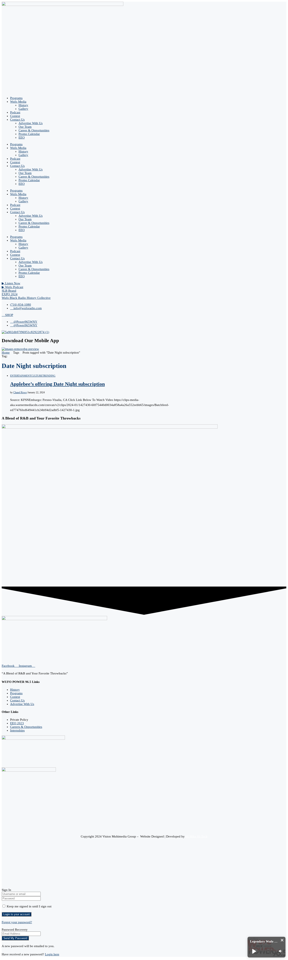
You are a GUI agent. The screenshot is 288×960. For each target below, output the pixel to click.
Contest (15, 116)
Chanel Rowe (20, 392)
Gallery (23, 108)
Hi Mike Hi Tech (196, 836)
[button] (282, 940)
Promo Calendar (29, 134)
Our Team (25, 126)
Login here (52, 954)
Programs (16, 98)
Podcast (15, 112)
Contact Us (17, 119)
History (23, 105)
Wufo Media (18, 101)
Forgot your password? (17, 922)
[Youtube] (3, 886)
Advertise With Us (31, 123)
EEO (22, 137)
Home (6, 352)
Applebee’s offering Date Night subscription (57, 384)
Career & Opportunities (34, 130)
